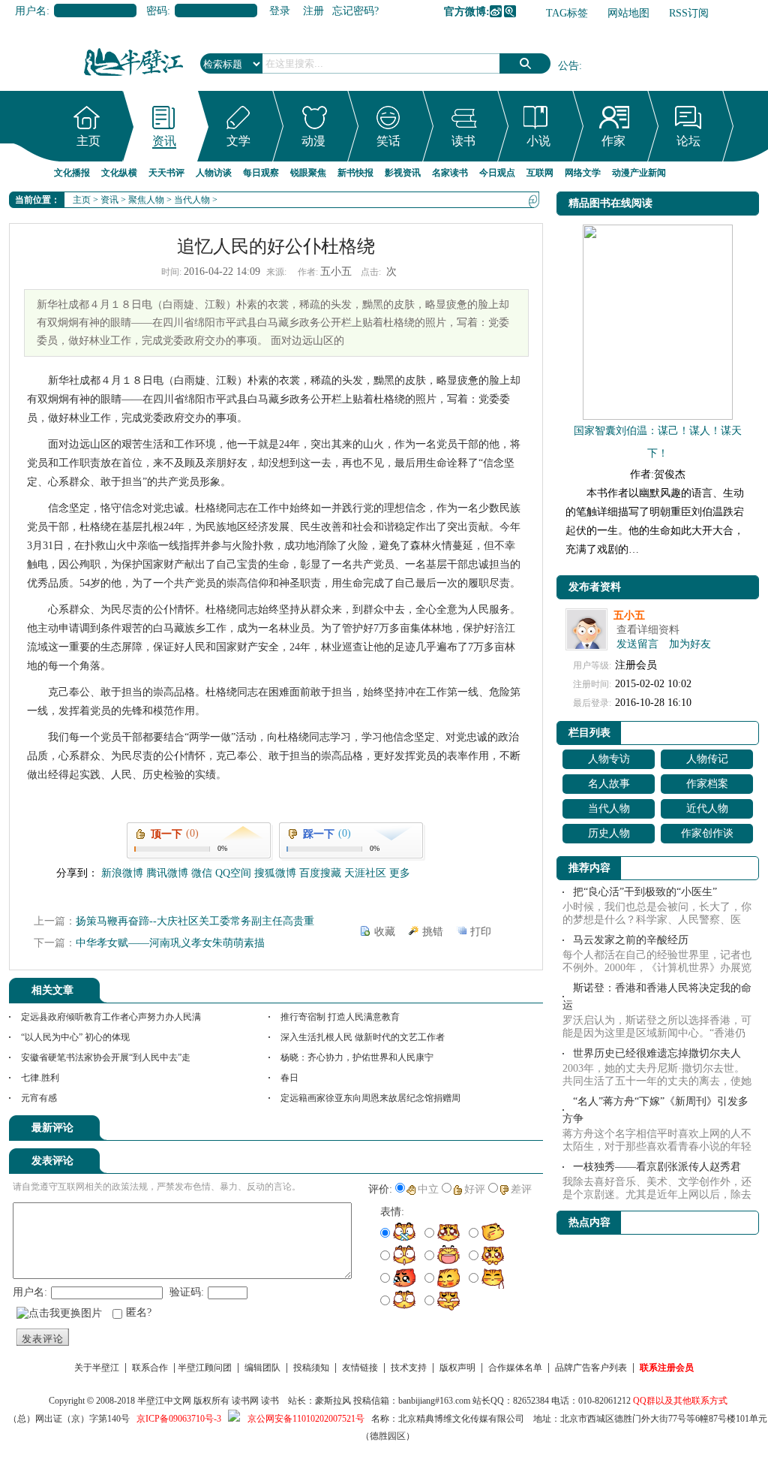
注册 (313, 11)
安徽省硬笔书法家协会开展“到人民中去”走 (105, 1057)
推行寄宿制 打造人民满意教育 (340, 1017)
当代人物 (192, 200)
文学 (238, 140)
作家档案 (707, 783)
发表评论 (43, 1338)
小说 (538, 140)
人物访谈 (214, 172)
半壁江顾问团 (205, 1367)
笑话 (388, 140)
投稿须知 (311, 1367)
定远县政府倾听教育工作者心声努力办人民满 (111, 1017)
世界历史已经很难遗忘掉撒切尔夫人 (657, 1053)
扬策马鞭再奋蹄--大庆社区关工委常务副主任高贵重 (195, 921)
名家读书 (450, 172)
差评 (521, 1189)
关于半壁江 (96, 1367)
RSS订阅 (689, 13)
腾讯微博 (510, 11)
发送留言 (637, 644)
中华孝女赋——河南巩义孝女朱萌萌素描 (170, 943)
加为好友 (690, 644)
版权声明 (458, 1367)
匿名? (139, 1312)
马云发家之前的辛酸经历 (630, 940)
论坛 (688, 140)
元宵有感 (39, 1098)
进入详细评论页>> (501, 1130)
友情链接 (360, 1367)
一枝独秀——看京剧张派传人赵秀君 (657, 1166)
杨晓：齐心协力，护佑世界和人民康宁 (357, 1057)
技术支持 (409, 1367)
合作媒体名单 (515, 1367)
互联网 (540, 172)
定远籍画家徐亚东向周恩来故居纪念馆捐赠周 (370, 1098)
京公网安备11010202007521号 (306, 1418)
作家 (614, 140)
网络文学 (583, 172)
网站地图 (629, 13)
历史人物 (609, 833)
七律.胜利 (40, 1077)
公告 (568, 65)
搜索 (525, 63)
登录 (279, 11)
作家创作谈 (707, 833)
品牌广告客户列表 (591, 1367)
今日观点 (497, 172)
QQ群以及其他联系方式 (680, 1400)
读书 (464, 140)
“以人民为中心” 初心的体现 (75, 1037)
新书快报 (356, 172)
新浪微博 (496, 11)
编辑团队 (262, 1367)
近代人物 (707, 808)
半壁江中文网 (164, 1400)
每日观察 (261, 172)
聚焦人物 (146, 200)
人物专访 (609, 759)
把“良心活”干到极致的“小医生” (645, 891)
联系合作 (150, 1367)
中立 (428, 1189)
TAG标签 (567, 13)
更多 (399, 873)
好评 (474, 1189)
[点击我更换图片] (59, 1313)
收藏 (384, 931)
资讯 (164, 140)
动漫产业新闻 (639, 172)
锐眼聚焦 (308, 172)
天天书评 (166, 172)
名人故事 (609, 783)
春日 (289, 1077)
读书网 (245, 1400)
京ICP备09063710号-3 (178, 1418)
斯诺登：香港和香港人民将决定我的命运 (657, 996)
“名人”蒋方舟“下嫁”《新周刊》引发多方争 (655, 1110)
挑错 (432, 931)
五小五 (629, 615)
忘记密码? (355, 11)
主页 (88, 140)
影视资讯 (403, 172)
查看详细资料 (648, 629)
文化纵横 (119, 172)
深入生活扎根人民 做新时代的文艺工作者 (362, 1037)
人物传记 (707, 759)
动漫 (314, 140)
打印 (480, 931)
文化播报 (72, 172)
